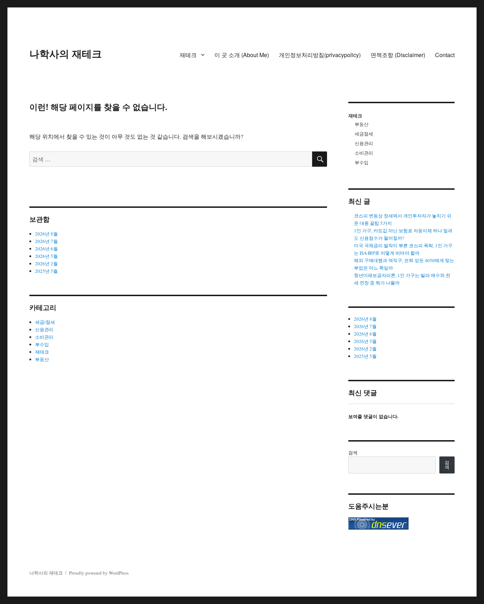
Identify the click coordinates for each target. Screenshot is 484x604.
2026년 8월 (46, 234)
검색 (353, 452)
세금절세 (364, 134)
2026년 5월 (46, 256)
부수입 (42, 344)
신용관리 (44, 329)
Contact (445, 55)
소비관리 (44, 337)
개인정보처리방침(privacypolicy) (320, 55)
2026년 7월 (46, 241)
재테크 (188, 55)
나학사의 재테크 (65, 53)
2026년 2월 (46, 263)
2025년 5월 (46, 271)
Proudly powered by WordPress (99, 573)
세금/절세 (45, 322)
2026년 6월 (46, 248)
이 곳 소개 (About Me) (241, 55)
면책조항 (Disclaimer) (398, 55)
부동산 (42, 359)
